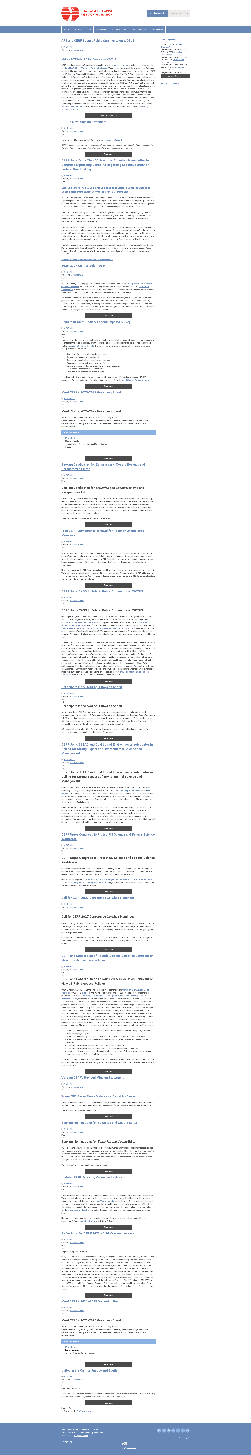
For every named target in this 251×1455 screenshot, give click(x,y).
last (89, 1411)
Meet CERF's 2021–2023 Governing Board (91, 1301)
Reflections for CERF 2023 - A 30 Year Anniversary (97, 1233)
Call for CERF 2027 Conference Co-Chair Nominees (98, 898)
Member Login (156, 13)
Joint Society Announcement (135, 380)
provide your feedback (76, 1210)
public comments (121, 65)
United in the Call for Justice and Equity (89, 1370)
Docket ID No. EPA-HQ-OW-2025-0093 (80, 622)
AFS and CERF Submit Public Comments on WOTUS (97, 40)
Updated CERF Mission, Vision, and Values (91, 1177)
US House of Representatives (126, 790)
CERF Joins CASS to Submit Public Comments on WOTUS (102, 591)
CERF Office (69, 47)
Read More (108, 154)
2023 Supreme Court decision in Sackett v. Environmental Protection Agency (97, 628)
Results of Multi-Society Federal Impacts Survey (96, 322)
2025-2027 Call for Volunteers (83, 266)
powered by (119, 1448)
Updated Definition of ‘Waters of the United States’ (85, 68)
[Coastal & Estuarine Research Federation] (87, 20)
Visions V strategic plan (104, 1201)
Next (84, 1411)
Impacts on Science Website (80, 346)
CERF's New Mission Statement (83, 122)
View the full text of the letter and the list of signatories (87, 260)
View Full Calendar (175, 76)
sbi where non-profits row (128, 1443)
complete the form (88, 1221)
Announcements (77, 50)
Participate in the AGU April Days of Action (91, 687)
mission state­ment (113, 140)
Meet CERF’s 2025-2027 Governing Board (91, 392)
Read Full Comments (108, 116)
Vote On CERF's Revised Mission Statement (92, 1077)
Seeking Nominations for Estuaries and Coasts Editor (99, 1123)
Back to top (183, 1438)
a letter (85, 993)
